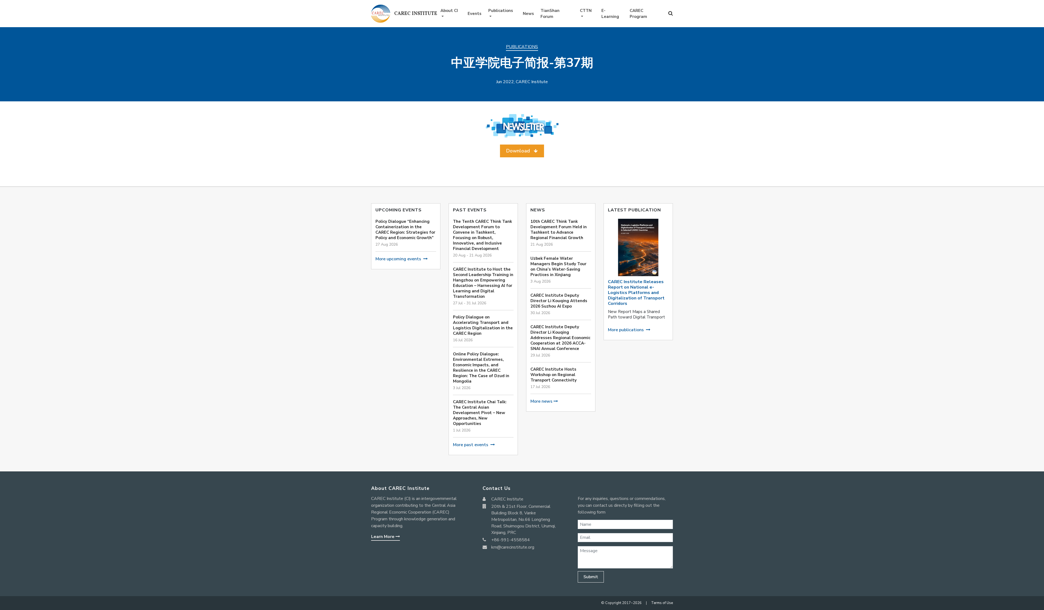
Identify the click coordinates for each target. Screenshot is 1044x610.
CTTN (586, 10)
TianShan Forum (550, 14)
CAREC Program (638, 14)
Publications (500, 10)
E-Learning (610, 14)
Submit (590, 577)
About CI (449, 10)
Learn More (383, 537)
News (528, 13)
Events (474, 13)
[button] (522, 151)
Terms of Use (662, 602)
